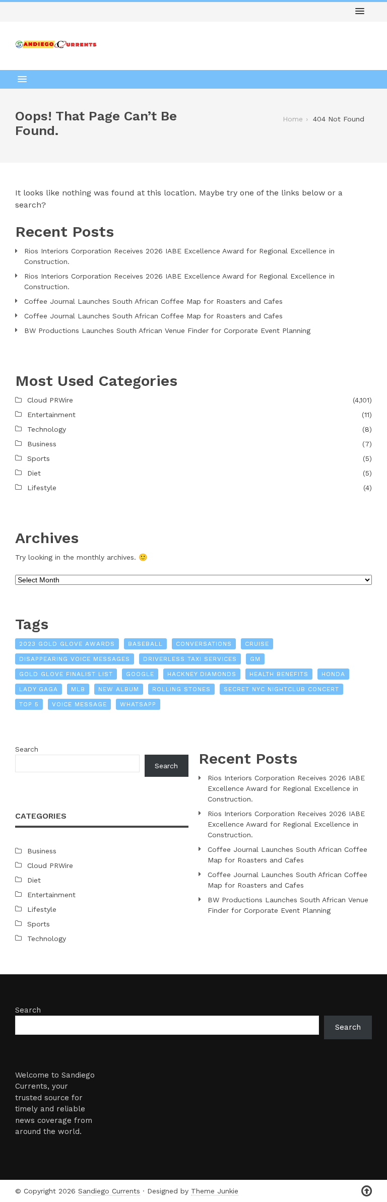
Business (41, 444)
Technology (46, 429)
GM (255, 658)
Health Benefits (278, 674)
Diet (34, 473)
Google (140, 674)
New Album (118, 689)
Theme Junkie (214, 1191)
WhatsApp (138, 704)
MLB (78, 689)
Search (26, 749)
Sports (38, 458)
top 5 (29, 704)
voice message (79, 704)
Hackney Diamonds (201, 674)
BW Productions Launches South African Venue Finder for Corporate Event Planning (167, 330)
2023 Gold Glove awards (67, 643)
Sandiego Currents (109, 1191)
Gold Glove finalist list (66, 674)
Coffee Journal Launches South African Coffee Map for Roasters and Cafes (153, 301)
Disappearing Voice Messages (74, 658)
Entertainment (51, 415)
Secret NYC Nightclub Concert (281, 689)
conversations (204, 643)
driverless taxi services (190, 658)
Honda (333, 674)
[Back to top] (366, 1191)
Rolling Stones (181, 689)
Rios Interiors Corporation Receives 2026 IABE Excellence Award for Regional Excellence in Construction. (179, 256)
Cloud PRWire (50, 400)
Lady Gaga (38, 689)
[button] (359, 12)
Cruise (257, 643)
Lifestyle (41, 488)
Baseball (145, 643)
